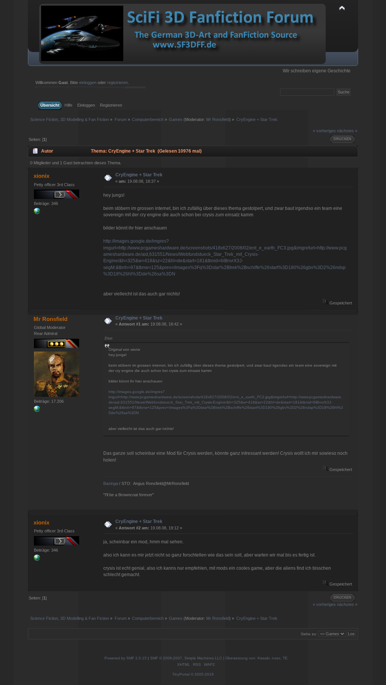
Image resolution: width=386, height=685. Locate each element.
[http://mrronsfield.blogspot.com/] (37, 410)
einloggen (87, 82)
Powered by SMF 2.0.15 (125, 658)
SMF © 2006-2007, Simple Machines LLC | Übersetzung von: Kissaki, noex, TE (219, 658)
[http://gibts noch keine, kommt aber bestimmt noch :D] (37, 212)
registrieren (117, 82)
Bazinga (110, 483)
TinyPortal (181, 674)
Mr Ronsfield (217, 119)
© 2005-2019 (202, 674)
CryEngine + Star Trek (138, 174)
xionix (41, 176)
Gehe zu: (309, 634)
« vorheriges (324, 130)
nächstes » (347, 130)
